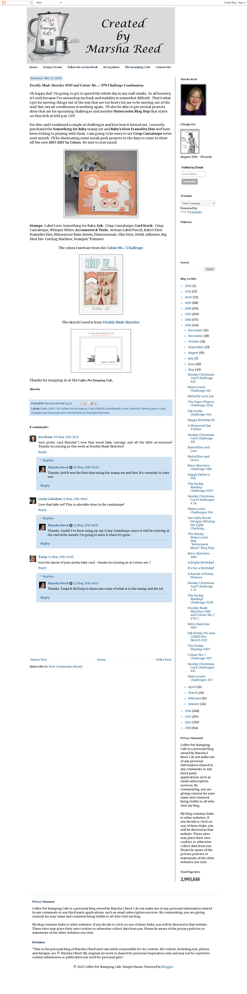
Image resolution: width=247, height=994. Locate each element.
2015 (188, 325)
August (193, 352)
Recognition (111, 67)
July (191, 358)
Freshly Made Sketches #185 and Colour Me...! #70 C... (201, 613)
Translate (195, 212)
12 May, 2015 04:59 (60, 557)
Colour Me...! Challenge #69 (200, 656)
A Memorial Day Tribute (199, 427)
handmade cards (117, 408)
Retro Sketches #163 (199, 625)
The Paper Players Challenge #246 (201, 403)
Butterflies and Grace (198, 458)
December (196, 330)
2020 (189, 297)
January (194, 704)
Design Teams (52, 67)
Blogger (167, 967)
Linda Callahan (50, 499)
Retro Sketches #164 (199, 555)
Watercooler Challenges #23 (200, 678)
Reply (42, 452)
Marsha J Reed (138, 408)
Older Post (163, 659)
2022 (188, 286)
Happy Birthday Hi (201, 420)
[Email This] (82, 403)
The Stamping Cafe (137, 67)
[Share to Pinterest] (95, 403)
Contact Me (163, 67)
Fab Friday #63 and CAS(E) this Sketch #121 (201, 636)
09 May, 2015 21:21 (66, 437)
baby (44, 408)
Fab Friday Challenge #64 (200, 412)
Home (33, 67)
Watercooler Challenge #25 (199, 388)
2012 (188, 722)
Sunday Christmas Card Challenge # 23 (201, 586)
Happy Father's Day (199, 476)
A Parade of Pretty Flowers (200, 575)
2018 (188, 308)
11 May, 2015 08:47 (75, 499)
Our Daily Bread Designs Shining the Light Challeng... (201, 523)
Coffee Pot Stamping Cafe (77, 408)
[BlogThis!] (85, 403)
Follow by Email (192, 167)
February (195, 698)
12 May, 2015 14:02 (86, 583)
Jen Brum (45, 437)
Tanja (42, 557)
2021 (188, 291)
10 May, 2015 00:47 (86, 467)
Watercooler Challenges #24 (200, 510)
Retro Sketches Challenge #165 (200, 467)
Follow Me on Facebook (83, 67)
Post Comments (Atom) (65, 666)
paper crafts (157, 408)
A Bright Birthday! (201, 562)
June (191, 364)
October (194, 341)
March (193, 692)
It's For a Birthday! (201, 568)
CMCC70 (53, 408)
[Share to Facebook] (92, 403)
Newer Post (39, 659)
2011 (188, 728)
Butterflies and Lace (198, 448)
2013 (188, 716)
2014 (188, 711)
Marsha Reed (58, 467)
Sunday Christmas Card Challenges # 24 (201, 499)
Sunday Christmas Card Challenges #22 (201, 667)
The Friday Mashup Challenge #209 (200, 487)
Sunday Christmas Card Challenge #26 (201, 378)
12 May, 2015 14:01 (86, 525)
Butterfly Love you (201, 396)
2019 (188, 303)
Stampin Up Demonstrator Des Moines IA (58, 412)
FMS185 (100, 408)
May (191, 369)
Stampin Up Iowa (98, 412)
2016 (188, 319)
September (196, 347)
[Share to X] (88, 403)
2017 (188, 314)
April (192, 687)
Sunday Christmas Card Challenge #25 (201, 438)
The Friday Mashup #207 (199, 647)
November (196, 336)
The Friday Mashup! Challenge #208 (200, 599)
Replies (48, 460)
